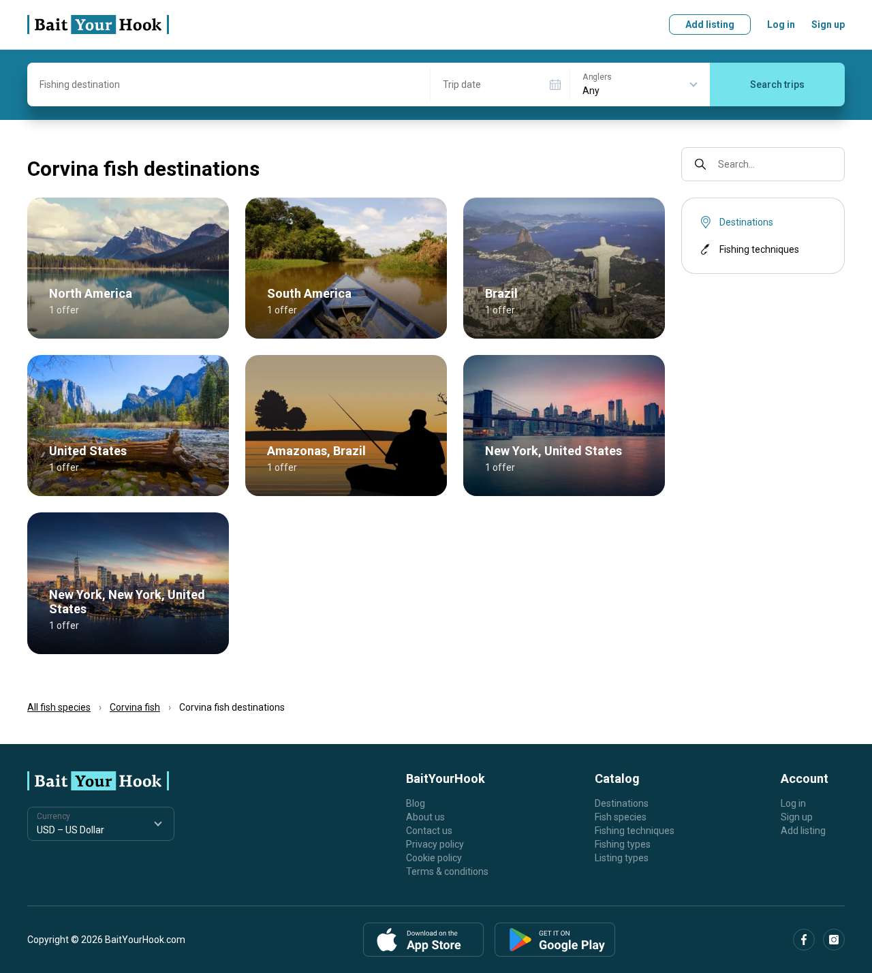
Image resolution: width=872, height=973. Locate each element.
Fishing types (623, 844)
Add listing (709, 24)
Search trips (777, 84)
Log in (781, 24)
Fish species (621, 817)
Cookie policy (434, 857)
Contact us (429, 830)
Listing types (622, 857)
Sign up (828, 24)
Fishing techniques (759, 249)
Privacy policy (435, 844)
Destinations (622, 803)
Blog (415, 803)
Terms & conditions (447, 871)
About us (425, 817)
